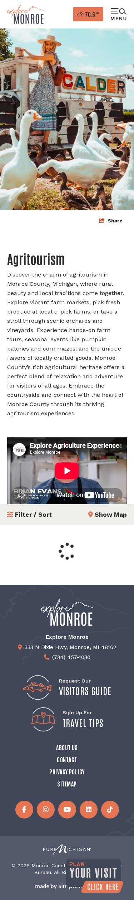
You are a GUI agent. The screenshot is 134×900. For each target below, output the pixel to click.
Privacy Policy (67, 771)
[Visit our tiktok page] (110, 810)
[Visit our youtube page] (67, 810)
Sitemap (66, 783)
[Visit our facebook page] (24, 810)
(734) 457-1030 (71, 657)
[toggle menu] (118, 14)
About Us (67, 747)
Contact (67, 759)
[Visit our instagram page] (46, 810)
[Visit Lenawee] (25, 14)
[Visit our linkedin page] (89, 810)
